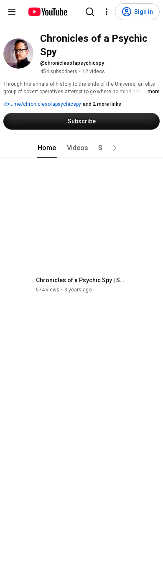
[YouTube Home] (47, 11)
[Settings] (107, 12)
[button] (114, 148)
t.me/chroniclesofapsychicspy (45, 104)
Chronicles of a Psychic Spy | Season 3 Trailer (81, 280)
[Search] (90, 12)
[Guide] (12, 12)
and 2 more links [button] (102, 104)
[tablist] (81, 148)
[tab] (47, 148)
